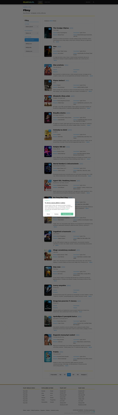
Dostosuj (56, 214)
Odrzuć (48, 214)
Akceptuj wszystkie (67, 214)
